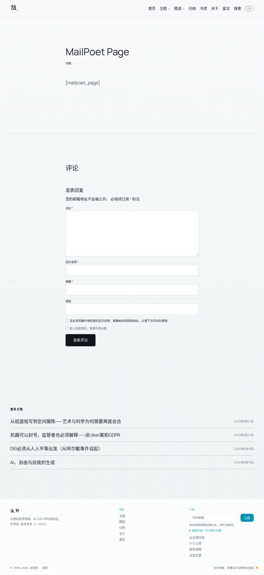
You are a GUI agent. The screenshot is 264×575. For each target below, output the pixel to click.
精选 (122, 522)
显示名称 (72, 262)
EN (249, 8)
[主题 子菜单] (169, 8)
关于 (122, 533)
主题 (122, 516)
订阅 (247, 518)
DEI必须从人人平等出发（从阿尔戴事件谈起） (56, 448)
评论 (69, 208)
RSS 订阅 (195, 543)
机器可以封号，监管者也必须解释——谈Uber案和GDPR (65, 434)
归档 (122, 528)
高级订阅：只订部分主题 (206, 530)
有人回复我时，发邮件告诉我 (88, 328)
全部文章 (195, 555)
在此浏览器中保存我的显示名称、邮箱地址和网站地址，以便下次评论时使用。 (120, 321)
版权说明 (195, 549)
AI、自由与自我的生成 (32, 462)
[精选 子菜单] (183, 8)
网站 (68, 301)
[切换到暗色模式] (256, 567)
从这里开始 (197, 537)
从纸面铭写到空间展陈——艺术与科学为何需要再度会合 (65, 421)
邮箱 (69, 281)
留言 (122, 539)
